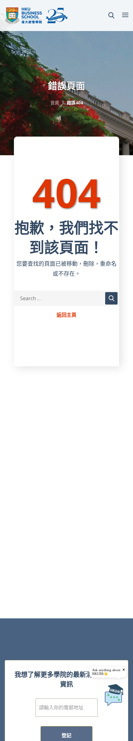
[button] (111, 15)
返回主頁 (66, 315)
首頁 (54, 103)
